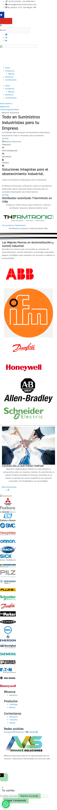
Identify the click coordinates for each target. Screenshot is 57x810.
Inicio (7, 68)
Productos (9, 71)
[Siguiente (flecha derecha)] (8, 808)
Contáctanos (11, 80)
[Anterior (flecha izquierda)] (2, 808)
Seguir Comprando (16, 800)
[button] (28, 25)
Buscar (3, 30)
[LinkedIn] (6, 40)
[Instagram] (6, 37)
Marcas (11, 74)
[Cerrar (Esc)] (20, 805)
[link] (8, 490)
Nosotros (9, 77)
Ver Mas (5, 195)
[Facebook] (6, 34)
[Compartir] (14, 805)
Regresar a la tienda (29, 796)
